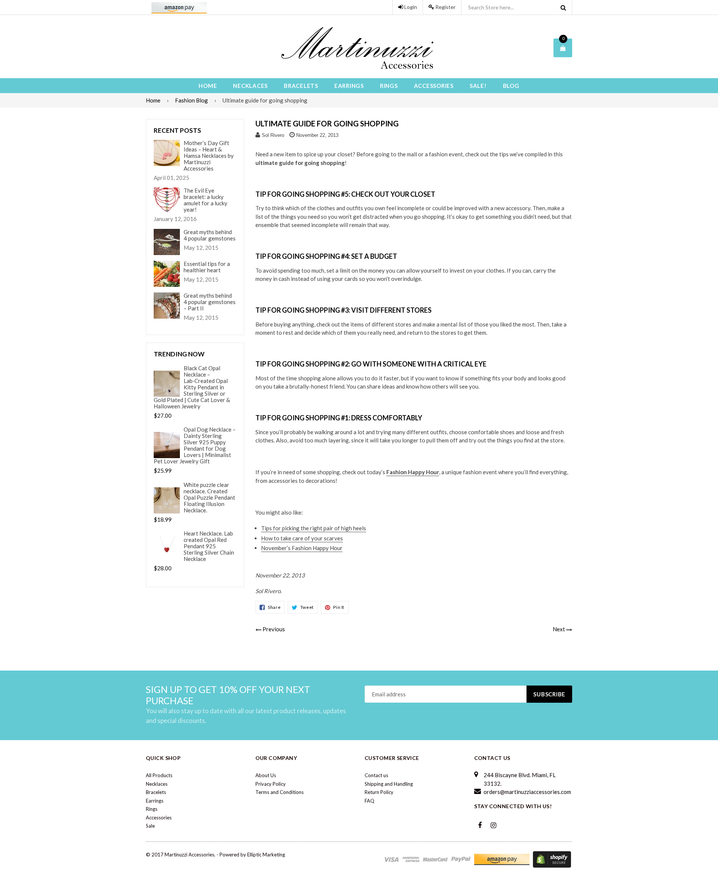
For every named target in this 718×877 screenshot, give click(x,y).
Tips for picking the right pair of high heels (313, 528)
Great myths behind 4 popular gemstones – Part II (210, 302)
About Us (265, 775)
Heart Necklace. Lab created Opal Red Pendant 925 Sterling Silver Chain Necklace (209, 546)
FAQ (369, 801)
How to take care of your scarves (302, 538)
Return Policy (379, 792)
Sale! (478, 85)
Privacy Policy (270, 784)
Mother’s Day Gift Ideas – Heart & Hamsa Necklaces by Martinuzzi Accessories (209, 156)
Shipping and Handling (389, 784)
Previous (274, 629)
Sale (150, 826)
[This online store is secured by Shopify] (552, 859)
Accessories (434, 85)
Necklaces (250, 85)
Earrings (349, 85)
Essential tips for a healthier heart (207, 267)
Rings (389, 85)
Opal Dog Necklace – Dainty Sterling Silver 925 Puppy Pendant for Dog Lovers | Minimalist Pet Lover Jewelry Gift (195, 445)
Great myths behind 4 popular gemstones (210, 235)
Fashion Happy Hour (412, 472)
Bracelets (301, 85)
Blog (511, 85)
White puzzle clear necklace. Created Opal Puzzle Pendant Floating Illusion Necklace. (209, 497)
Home (208, 85)
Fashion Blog (191, 100)
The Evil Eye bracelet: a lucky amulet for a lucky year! (205, 200)
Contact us (376, 775)
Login (410, 7)
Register (444, 7)
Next (559, 629)
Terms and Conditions (279, 792)
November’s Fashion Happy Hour (302, 548)
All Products (159, 775)
